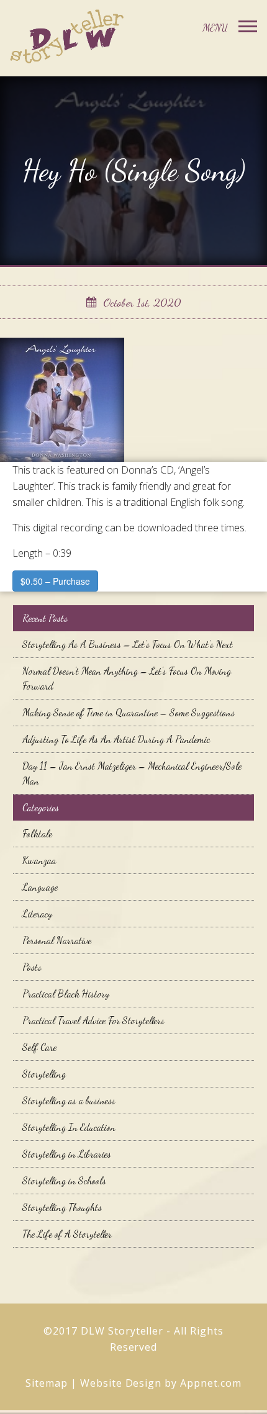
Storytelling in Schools (64, 1180)
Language (40, 887)
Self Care (39, 1047)
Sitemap (46, 1383)
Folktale (37, 833)
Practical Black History (65, 993)
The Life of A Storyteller (67, 1234)
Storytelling (44, 1073)
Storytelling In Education (68, 1127)
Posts (32, 967)
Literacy (37, 913)
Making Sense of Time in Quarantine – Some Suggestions (128, 712)
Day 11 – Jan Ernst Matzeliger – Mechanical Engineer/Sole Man (132, 773)
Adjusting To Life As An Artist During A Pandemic (116, 739)
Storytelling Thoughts (62, 1207)
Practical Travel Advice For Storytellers (93, 1020)
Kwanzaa (39, 860)
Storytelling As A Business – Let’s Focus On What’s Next (127, 644)
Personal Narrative (56, 940)
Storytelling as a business (68, 1100)
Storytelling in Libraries (66, 1154)
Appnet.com (211, 1383)
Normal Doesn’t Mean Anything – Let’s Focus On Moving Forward (126, 678)
